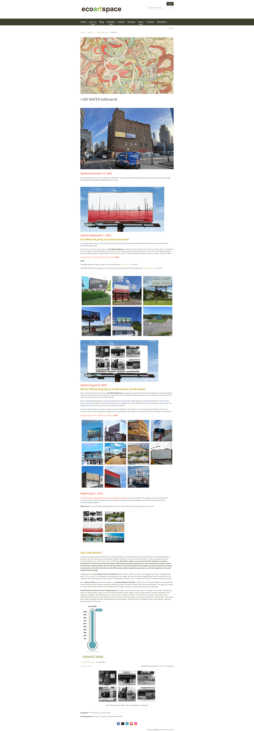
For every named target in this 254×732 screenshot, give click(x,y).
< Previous (84, 666)
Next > (91, 666)
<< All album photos (87, 662)
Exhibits (90, 32)
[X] (122, 723)
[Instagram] (135, 723)
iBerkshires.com (126, 264)
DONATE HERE (93, 657)
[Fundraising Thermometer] (93, 652)
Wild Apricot (157, 729)
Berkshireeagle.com (149, 268)
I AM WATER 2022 (102, 32)
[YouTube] (131, 723)
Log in (170, 4)
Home (82, 32)
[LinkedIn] (127, 723)
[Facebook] (118, 723)
